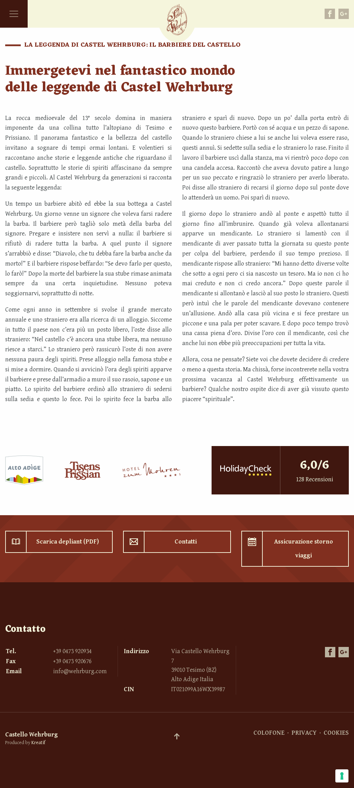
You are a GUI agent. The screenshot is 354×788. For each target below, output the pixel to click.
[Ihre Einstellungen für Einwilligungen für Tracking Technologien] (341, 775)
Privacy (304, 733)
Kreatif (38, 742)
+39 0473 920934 (72, 651)
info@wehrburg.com (80, 671)
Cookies (336, 733)
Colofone (269, 733)
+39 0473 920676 (72, 661)
